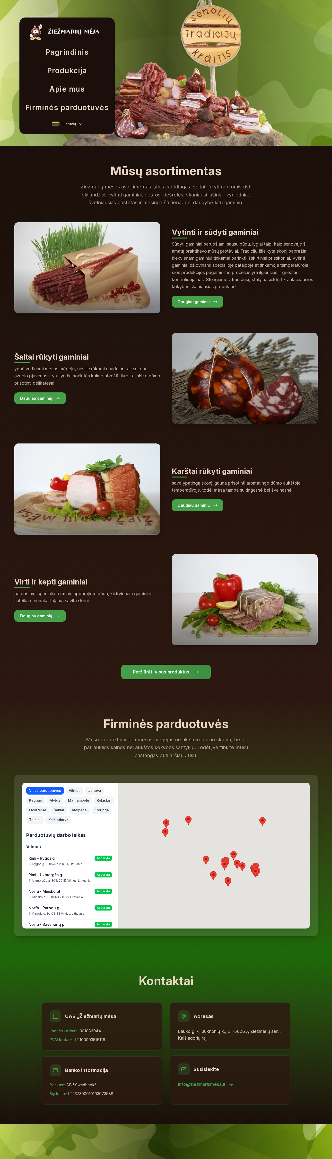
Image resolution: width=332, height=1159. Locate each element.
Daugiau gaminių (194, 301)
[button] (255, 872)
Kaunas (35, 800)
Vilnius (74, 790)
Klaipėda (79, 810)
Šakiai (59, 810)
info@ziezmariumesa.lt (202, 1084)
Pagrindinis (67, 52)
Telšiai (35, 820)
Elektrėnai (37, 810)
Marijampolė (78, 800)
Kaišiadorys (58, 820)
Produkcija (67, 70)
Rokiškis (104, 800)
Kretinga (102, 810)
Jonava (94, 790)
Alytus (55, 800)
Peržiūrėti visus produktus (161, 671)
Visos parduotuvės (45, 790)
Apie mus (67, 89)
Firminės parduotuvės (67, 107)
